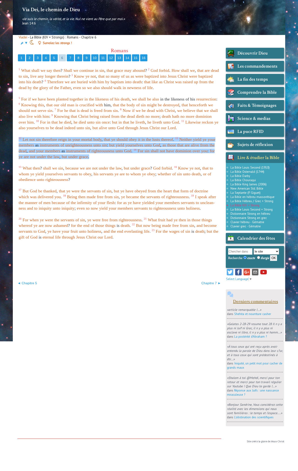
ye (216, 122)
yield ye (200, 139)
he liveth (137, 122)
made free (95, 196)
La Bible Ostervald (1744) (247, 172)
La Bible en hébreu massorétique (252, 197)
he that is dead (76, 110)
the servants (91, 191)
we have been (43, 99)
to (80, 174)
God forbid (160, 70)
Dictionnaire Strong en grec (248, 218)
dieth (140, 116)
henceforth (198, 105)
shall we (188, 70)
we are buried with (80, 82)
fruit (161, 220)
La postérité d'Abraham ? (250, 336)
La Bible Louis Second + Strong (251, 209)
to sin (23, 76)
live (33, 76)
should (24, 110)
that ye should (116, 139)
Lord (172, 127)
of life (147, 87)
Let (25, 139)
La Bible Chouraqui (243, 180)
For (24, 99)
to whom (133, 174)
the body (127, 105)
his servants (103, 174)
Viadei (23, 37)
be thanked (47, 191)
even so (79, 87)
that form (181, 191)
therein (62, 76)
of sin (141, 105)
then (57, 70)
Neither (185, 139)
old (63, 105)
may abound (134, 70)
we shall (211, 110)
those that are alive (183, 145)
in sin (99, 70)
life (146, 231)
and (32, 151)
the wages (171, 231)
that (110, 70)
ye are (24, 156)
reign (62, 139)
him (101, 82)
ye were (73, 191)
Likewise (193, 122)
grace (118, 70)
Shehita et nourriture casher (252, 314)
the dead (128, 116)
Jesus (172, 76)
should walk (111, 87)
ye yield (37, 174)
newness (134, 87)
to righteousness (162, 208)
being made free (165, 225)
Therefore (55, 82)
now (94, 208)
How (176, 70)
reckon (207, 122)
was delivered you (45, 196)
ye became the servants (140, 196)
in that (52, 122)
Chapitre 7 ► (211, 283)
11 (103, 58)
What (25, 70)
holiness (193, 208)
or (205, 174)
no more (152, 116)
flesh (111, 202)
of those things (103, 225)
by (107, 82)
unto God (171, 122)
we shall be (141, 99)
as (164, 145)
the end (83, 225)
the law (53, 156)
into (163, 76)
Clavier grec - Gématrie (245, 226)
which (24, 196)
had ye (172, 220)
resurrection (206, 99)
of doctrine (199, 191)
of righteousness (100, 151)
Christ (183, 76)
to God (39, 231)
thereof (167, 139)
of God (31, 237)
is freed (96, 110)
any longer (47, 76)
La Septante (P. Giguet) (245, 192)
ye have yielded (141, 202)
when (34, 220)
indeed (69, 127)
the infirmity (81, 202)
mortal (86, 139)
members (26, 145)
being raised (100, 116)
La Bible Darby (240, 176)
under (41, 156)
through (131, 127)
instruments (49, 145)
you (204, 151)
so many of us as (120, 76)
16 (144, 58)
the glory (40, 87)
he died (65, 122)
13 (119, 58)
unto (186, 174)
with (159, 110)
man (70, 105)
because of (61, 202)
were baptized (147, 76)
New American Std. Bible (246, 188)
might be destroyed (163, 105)
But (26, 191)
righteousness (56, 179)
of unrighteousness (76, 145)
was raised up (186, 82)
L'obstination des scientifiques (254, 417)
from (203, 82)
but (114, 122)
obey (133, 139)
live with (34, 116)
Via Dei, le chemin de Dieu (51, 9)
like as (157, 82)
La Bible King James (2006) (248, 184)
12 (111, 58)
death (36, 82)
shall (155, 151)
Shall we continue (79, 70)
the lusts (153, 139)
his (28, 82)
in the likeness (97, 99)
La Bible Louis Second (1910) (250, 167)
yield (120, 145)
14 (127, 58)
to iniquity (43, 208)
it (139, 139)
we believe (186, 110)
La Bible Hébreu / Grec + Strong (251, 201)
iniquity (67, 208)
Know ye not (85, 76)
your (76, 139)
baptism (117, 82)
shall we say (41, 70)
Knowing (29, 105)
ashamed (60, 225)
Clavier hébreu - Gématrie (247, 222)
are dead (212, 70)
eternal (48, 237)
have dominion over (183, 151)
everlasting (133, 231)
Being (72, 196)
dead (59, 127)
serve (41, 110)
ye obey (148, 174)
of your (99, 202)
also (96, 87)
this (41, 105)
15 (135, 58)
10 (95, 58)
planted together (69, 99)
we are (85, 168)
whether (164, 174)
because (72, 168)
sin (49, 110)
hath (175, 116)
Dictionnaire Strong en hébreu (250, 213)
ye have (54, 231)
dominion (204, 116)
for (212, 151)
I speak (201, 196)
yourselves (35, 127)
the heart (164, 191)
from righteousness (125, 220)
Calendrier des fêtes (256, 238)
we (89, 87)
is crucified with (89, 105)
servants (71, 174)
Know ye (185, 168)
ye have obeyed (133, 191)
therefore (49, 139)
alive (103, 127)
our (56, 105)
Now (127, 110)
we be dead (145, 110)
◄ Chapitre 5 (27, 283)
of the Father (60, 87)
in (124, 87)
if (29, 99)
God (33, 191)
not (33, 110)
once (106, 122)
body (97, 139)
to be (50, 127)
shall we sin (53, 168)
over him (26, 122)
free (105, 220)
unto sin (94, 122)
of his (114, 99)
